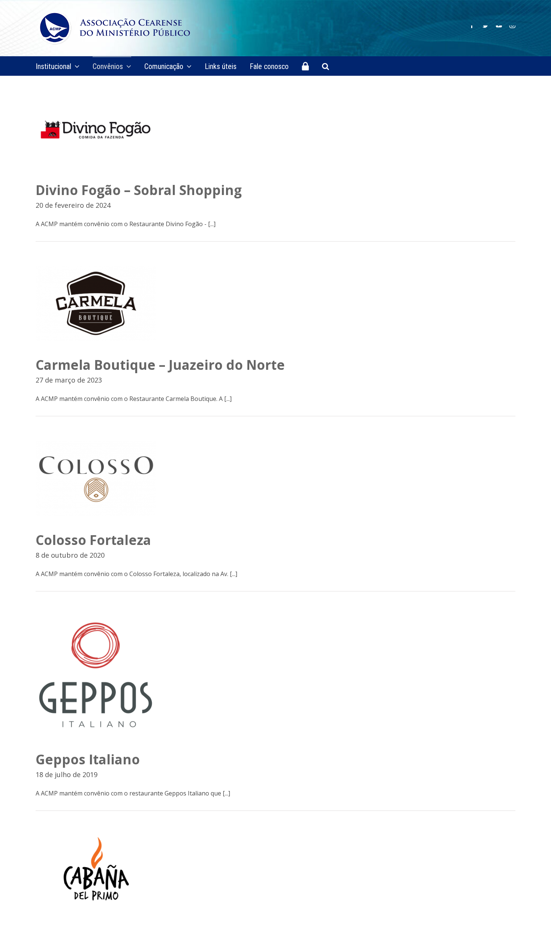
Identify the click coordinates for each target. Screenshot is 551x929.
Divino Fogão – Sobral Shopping (139, 190)
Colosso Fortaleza (93, 540)
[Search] (325, 66)
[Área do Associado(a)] (305, 66)
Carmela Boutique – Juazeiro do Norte (160, 365)
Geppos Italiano (88, 759)
